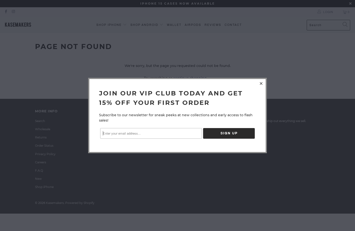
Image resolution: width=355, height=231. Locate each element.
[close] (261, 83)
